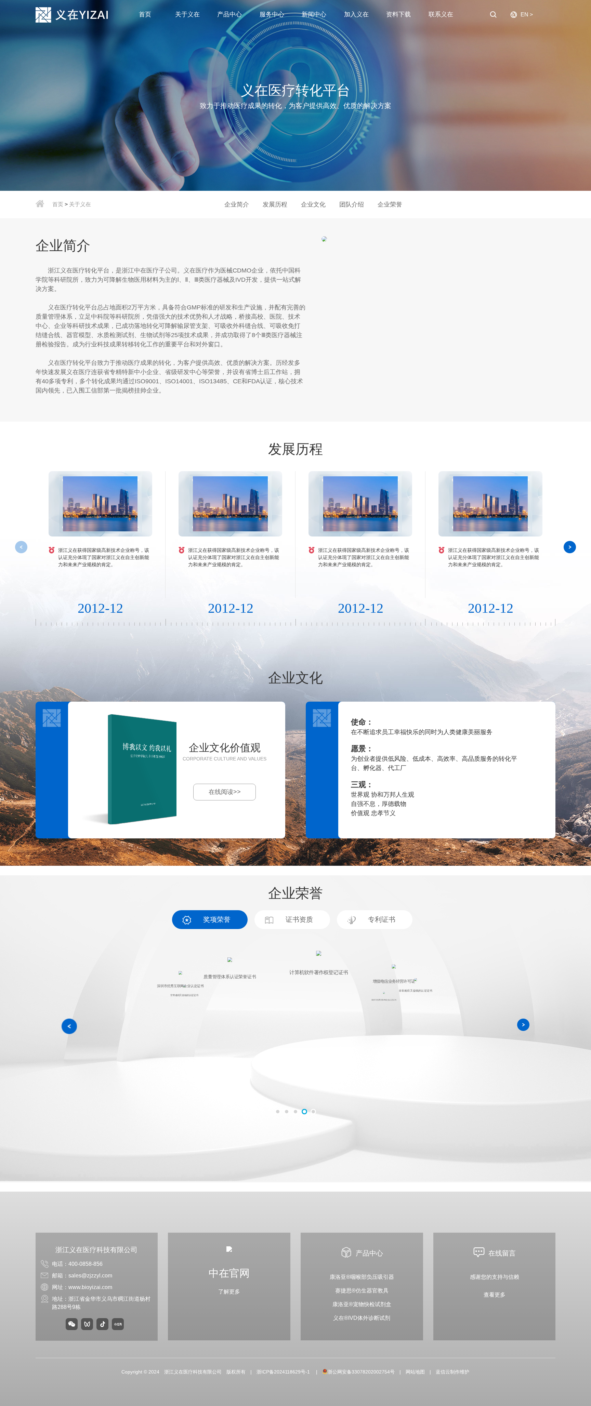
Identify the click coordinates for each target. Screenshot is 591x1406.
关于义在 (187, 14)
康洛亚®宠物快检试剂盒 (361, 1304)
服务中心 (272, 14)
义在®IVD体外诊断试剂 (361, 1318)
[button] (570, 547)
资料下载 (398, 14)
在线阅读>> (225, 791)
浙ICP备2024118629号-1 (284, 1372)
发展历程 (275, 204)
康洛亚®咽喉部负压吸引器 (362, 1277)
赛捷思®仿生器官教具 (362, 1291)
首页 (145, 14)
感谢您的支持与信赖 (494, 1277)
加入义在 (356, 14)
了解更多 (229, 1292)
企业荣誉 (390, 204)
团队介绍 (351, 204)
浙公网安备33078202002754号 (361, 1372)
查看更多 (494, 1295)
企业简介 (236, 204)
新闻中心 (314, 14)
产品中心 (229, 14)
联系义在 (441, 14)
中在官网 (229, 1273)
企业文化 (313, 204)
